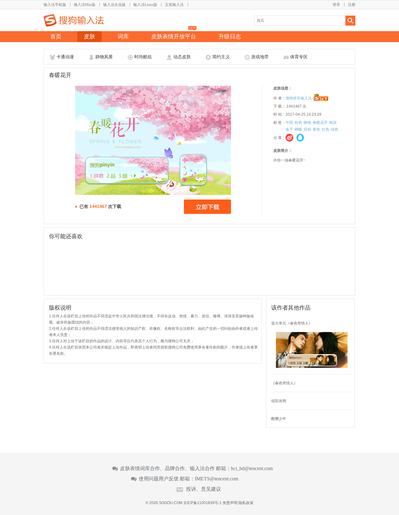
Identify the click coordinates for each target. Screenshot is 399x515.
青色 (316, 129)
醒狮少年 (278, 418)
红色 (325, 129)
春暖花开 (320, 122)
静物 (307, 122)
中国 (289, 122)
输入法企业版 (114, 4)
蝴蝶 (298, 129)
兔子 (289, 129)
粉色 (298, 122)
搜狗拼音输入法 (299, 98)
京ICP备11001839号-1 (202, 503)
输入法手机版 (55, 4)
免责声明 (230, 503)
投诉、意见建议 (203, 489)
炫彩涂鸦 (278, 401)
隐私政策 (245, 503)
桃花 (333, 122)
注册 (351, 4)
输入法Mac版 (84, 4)
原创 (307, 129)
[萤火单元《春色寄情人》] (312, 366)
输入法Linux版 (145, 4)
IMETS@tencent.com (216, 479)
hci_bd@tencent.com (252, 468)
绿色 (334, 129)
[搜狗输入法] (74, 20)
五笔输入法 (174, 4)
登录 (336, 4)
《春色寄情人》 (284, 383)
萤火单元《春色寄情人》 (291, 323)
